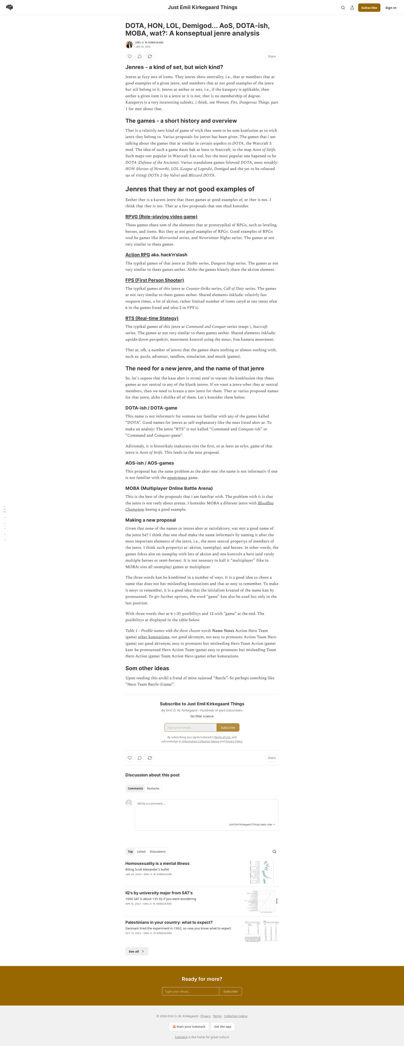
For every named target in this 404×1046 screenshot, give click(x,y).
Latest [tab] (141, 851)
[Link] (119, 67)
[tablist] (143, 788)
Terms (217, 1016)
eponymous (177, 478)
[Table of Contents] (5, 523)
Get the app (222, 1027)
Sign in (390, 7)
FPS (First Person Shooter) (154, 280)
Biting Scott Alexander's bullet (147, 869)
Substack (181, 1037)
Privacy (205, 1016)
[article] (202, 872)
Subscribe (369, 7)
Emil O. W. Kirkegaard (149, 42)
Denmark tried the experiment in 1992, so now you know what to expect (178, 928)
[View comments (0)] (140, 56)
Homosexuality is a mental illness (157, 863)
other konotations (153, 637)
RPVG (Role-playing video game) (161, 216)
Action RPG (137, 254)
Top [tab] (130, 851)
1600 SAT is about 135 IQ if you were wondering (160, 899)
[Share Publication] (352, 7)
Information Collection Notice (200, 741)
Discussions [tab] (158, 851)
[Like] (129, 56)
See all (134, 951)
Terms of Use (222, 737)
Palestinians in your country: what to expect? (169, 922)
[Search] (343, 7)
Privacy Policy (233, 741)
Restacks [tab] (153, 788)
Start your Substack (191, 1027)
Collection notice (235, 1016)
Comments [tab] (135, 788)
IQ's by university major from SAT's (159, 892)
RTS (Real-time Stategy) (152, 318)
